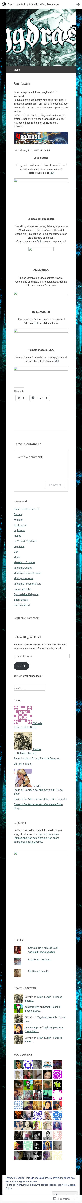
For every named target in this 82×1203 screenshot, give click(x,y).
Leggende (19, 546)
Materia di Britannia (24, 562)
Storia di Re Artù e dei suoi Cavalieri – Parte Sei (40, 799)
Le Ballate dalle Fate (25, 753)
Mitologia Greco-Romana (27, 573)
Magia (17, 557)
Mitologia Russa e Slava (27, 583)
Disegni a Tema (22, 763)
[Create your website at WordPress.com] (41, 4)
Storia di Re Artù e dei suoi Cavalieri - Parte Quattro (43, 949)
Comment (55, 484)
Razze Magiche (22, 589)
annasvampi (31, 1027)
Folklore (18, 519)
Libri (16, 551)
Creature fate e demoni (26, 509)
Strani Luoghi (21, 599)
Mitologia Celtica (23, 567)
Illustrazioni (20, 525)
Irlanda (17, 535)
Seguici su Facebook (26, 618)
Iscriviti (22, 666)
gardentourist (32, 1007)
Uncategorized (22, 605)
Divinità (18, 514)
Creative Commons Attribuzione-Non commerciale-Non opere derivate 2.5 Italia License (36, 837)
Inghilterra (19, 530)
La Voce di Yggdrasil (25, 541)
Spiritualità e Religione (26, 594)
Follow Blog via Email (27, 637)
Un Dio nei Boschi (38, 971)
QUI (52, 172)
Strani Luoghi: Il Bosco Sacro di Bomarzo (36, 758)
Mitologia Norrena (23, 578)
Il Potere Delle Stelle (25, 727)
